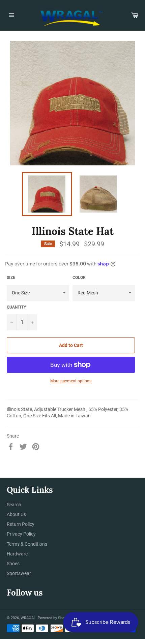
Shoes (13, 563)
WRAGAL (28, 618)
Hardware (17, 553)
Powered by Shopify (54, 618)
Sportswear (19, 573)
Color (79, 277)
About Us (16, 514)
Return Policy (20, 524)
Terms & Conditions (27, 544)
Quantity (16, 307)
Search (14, 504)
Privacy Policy (21, 534)
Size (11, 277)
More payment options (70, 381)
